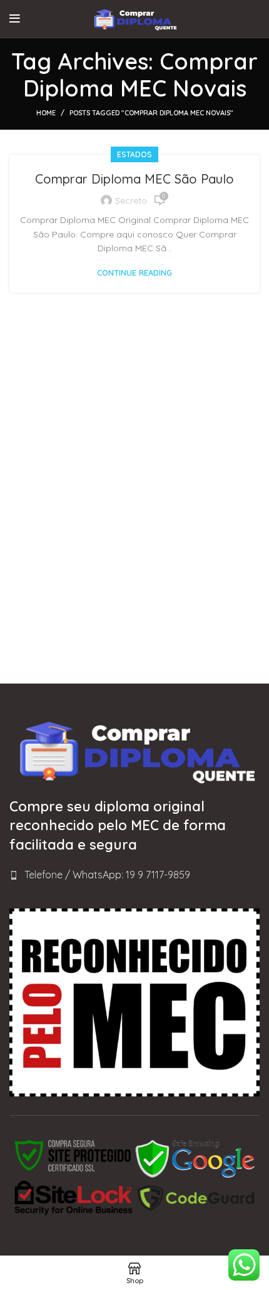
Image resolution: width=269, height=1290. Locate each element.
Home (46, 112)
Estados (134, 154)
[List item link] (134, 875)
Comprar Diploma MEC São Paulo (134, 179)
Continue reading (134, 273)
